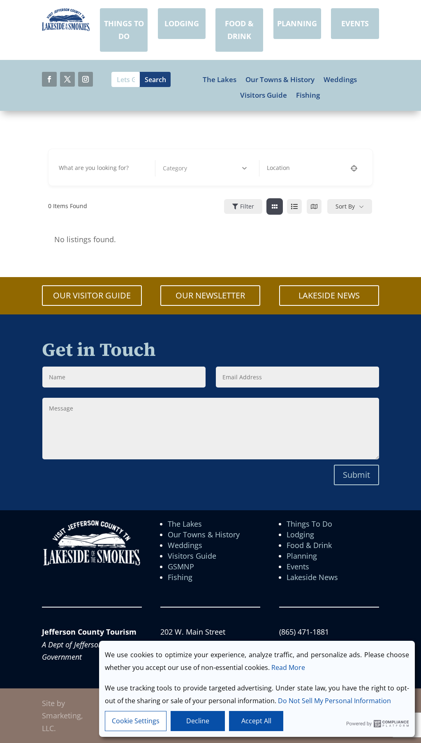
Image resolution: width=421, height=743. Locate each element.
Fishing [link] (308, 95)
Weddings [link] (340, 79)
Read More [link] (288, 667)
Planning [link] (302, 556)
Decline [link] (197, 720)
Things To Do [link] (309, 524)
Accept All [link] (256, 720)
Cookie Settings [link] (136, 720)
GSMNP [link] (181, 566)
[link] (66, 28)
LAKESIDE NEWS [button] (329, 295)
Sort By (345, 206)
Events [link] (298, 566)
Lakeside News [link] (312, 577)
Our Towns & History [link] (280, 79)
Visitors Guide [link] (263, 95)
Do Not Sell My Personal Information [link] (334, 700)
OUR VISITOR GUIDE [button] (92, 295)
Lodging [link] (300, 534)
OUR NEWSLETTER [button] (210, 295)
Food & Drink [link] (309, 545)
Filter (247, 206)
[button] (49, 79)
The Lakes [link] (219, 79)
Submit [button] (356, 474)
